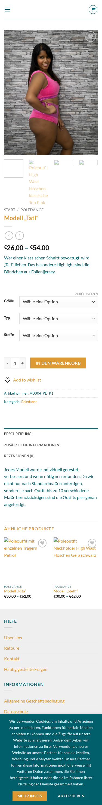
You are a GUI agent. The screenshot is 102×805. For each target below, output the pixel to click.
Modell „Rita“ (15, 591)
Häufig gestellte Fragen (25, 669)
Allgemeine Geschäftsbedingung (34, 700)
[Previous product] (19, 235)
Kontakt (12, 658)
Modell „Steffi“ (66, 591)
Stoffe (9, 335)
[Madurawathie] (51, 9)
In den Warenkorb (58, 363)
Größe (9, 301)
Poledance (32, 210)
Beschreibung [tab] (17, 434)
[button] (7, 9)
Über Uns (13, 637)
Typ (7, 318)
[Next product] (9, 235)
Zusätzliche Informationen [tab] (31, 445)
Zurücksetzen (86, 294)
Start (9, 210)
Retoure (11, 647)
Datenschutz (16, 711)
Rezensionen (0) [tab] (19, 456)
